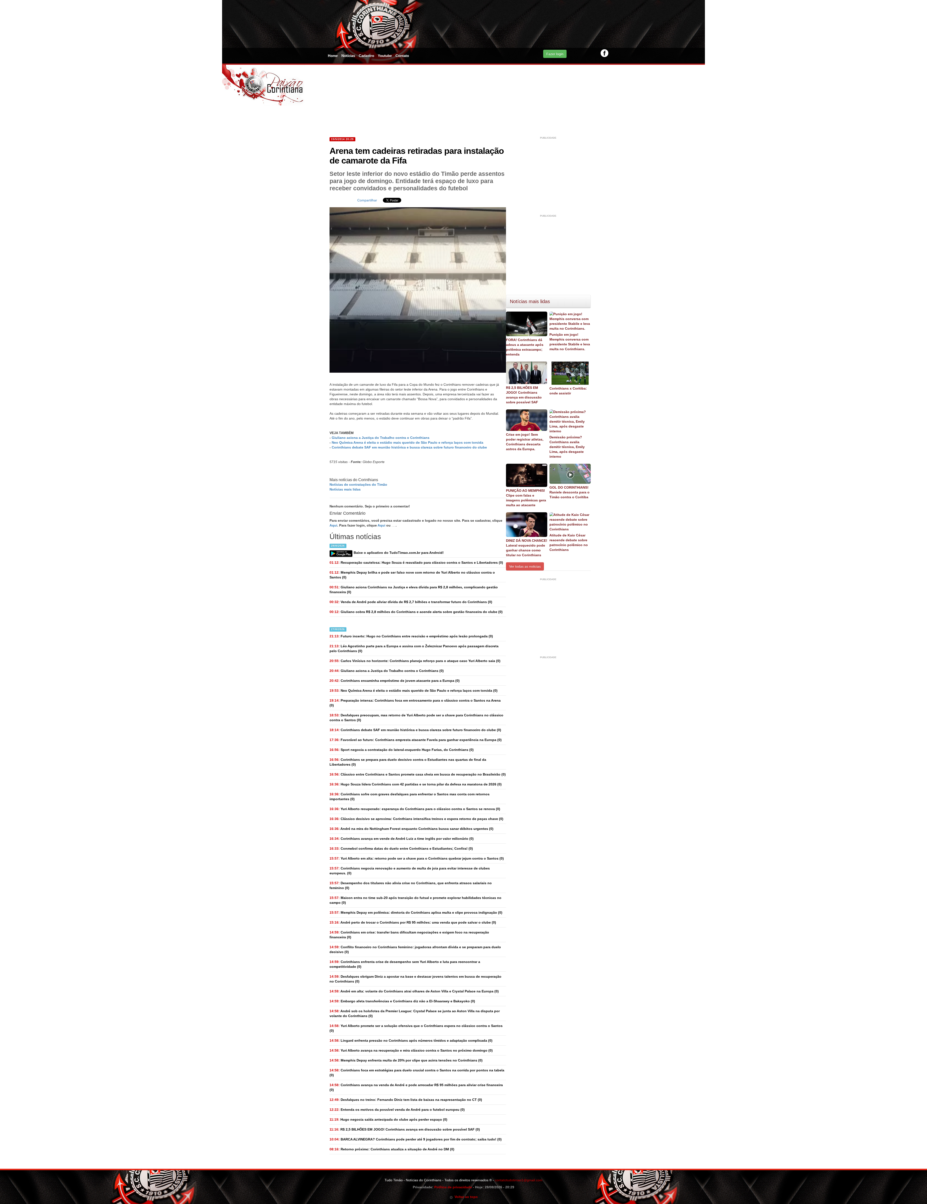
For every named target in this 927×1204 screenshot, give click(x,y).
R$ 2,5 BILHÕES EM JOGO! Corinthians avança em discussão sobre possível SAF (524, 395)
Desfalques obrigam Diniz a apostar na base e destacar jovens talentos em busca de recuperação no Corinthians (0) (415, 979)
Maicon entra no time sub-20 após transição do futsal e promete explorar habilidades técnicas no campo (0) (415, 900)
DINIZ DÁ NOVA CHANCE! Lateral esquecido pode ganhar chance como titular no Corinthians (526, 548)
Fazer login (554, 54)
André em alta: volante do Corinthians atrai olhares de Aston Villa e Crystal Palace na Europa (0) (414, 991)
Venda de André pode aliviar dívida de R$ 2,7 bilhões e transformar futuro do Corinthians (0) (411, 602)
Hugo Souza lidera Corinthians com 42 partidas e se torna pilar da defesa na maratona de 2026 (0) (416, 784)
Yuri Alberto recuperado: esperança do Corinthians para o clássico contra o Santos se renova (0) (415, 809)
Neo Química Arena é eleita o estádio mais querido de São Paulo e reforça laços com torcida (407, 442)
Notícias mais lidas (345, 489)
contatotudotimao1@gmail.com (518, 1180)
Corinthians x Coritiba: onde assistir (568, 390)
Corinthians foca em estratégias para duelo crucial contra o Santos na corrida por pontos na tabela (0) (417, 1072)
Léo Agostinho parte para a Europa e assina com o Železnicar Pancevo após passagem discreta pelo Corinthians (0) (414, 648)
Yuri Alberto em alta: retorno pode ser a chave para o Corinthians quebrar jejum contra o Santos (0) (417, 858)
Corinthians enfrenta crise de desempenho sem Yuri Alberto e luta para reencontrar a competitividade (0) (405, 964)
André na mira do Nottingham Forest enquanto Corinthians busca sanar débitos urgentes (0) (411, 829)
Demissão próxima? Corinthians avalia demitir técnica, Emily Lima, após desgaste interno (567, 446)
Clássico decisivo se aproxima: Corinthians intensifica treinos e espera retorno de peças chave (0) (416, 819)
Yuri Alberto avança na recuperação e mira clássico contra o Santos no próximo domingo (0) (411, 1050)
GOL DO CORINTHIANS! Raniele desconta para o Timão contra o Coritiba (569, 492)
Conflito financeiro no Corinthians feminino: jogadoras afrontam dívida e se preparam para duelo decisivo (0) (415, 949)
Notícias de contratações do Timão (358, 484)
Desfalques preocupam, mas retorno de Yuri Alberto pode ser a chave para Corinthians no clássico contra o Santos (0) (416, 717)
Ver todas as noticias (525, 566)
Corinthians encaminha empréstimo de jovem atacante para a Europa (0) (395, 681)
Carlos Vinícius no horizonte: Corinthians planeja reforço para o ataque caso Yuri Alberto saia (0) (415, 661)
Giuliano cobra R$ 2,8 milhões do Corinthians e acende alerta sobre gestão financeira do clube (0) (416, 612)
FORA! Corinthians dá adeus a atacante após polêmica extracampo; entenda (524, 347)
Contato (402, 56)
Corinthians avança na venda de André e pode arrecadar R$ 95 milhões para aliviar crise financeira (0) (416, 1087)
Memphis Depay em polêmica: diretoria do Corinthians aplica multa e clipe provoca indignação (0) (416, 912)
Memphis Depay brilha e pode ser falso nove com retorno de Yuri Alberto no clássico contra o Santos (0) (412, 574)
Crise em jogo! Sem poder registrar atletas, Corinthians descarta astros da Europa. (524, 442)
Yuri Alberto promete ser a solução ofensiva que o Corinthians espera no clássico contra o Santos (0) (416, 1028)
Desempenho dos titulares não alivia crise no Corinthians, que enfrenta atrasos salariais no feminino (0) (411, 885)
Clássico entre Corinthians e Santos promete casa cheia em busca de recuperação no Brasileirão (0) (418, 774)
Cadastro (366, 56)
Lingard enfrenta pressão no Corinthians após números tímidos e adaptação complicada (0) (411, 1040)
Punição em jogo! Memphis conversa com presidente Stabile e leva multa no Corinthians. (569, 342)
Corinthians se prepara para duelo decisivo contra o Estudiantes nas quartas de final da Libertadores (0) (408, 762)
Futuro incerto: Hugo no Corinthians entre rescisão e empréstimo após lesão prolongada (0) (411, 636)
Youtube (385, 56)
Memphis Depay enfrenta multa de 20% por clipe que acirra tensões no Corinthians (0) (406, 1060)
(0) (387, 671)
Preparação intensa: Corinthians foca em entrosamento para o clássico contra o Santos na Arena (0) (415, 702)
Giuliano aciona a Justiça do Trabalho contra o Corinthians (380, 438)
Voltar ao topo (465, 1197)
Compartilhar (367, 200)
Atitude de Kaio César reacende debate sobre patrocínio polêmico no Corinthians (568, 542)
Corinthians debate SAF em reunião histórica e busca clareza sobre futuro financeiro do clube (409, 447)
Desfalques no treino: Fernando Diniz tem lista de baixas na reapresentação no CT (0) (406, 1100)
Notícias (348, 56)
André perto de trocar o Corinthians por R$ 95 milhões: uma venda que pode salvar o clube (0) (413, 922)
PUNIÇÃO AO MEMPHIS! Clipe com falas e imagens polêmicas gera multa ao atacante (526, 498)
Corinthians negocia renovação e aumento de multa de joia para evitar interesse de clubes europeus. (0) (410, 870)
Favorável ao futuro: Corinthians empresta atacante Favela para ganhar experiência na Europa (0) (416, 740)
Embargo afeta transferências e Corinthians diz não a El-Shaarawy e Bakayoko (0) (402, 1001)
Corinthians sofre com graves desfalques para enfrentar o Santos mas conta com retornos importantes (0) (410, 796)
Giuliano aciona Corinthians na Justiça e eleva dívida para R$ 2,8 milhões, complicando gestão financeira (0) (414, 589)
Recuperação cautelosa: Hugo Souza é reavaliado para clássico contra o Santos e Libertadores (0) (416, 562)
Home (333, 56)
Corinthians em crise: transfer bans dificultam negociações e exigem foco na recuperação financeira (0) (409, 934)
